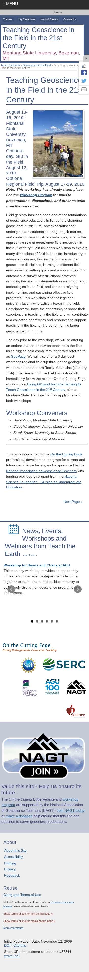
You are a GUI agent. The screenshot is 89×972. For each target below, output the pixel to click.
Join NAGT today (71, 811)
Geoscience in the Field (37, 65)
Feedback (12, 875)
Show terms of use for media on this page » (29, 920)
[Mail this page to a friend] (84, 90)
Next (78, 589)
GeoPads (18, 356)
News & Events (49, 19)
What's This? (12, 955)
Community (69, 19)
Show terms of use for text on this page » (28, 913)
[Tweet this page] (84, 81)
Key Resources (26, 19)
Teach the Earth (10, 65)
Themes (7, 19)
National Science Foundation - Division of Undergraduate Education (43, 482)
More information (13, 927)
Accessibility (13, 857)
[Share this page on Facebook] (84, 72)
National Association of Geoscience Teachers (41, 471)
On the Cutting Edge (66, 454)
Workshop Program (36, 195)
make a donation (19, 816)
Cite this (19, 945)
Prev (11, 589)
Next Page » (73, 502)
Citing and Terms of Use (22, 895)
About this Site (15, 850)
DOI (7, 945)
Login (58, 12)
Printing (10, 863)
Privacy (10, 869)
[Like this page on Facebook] (84, 66)
